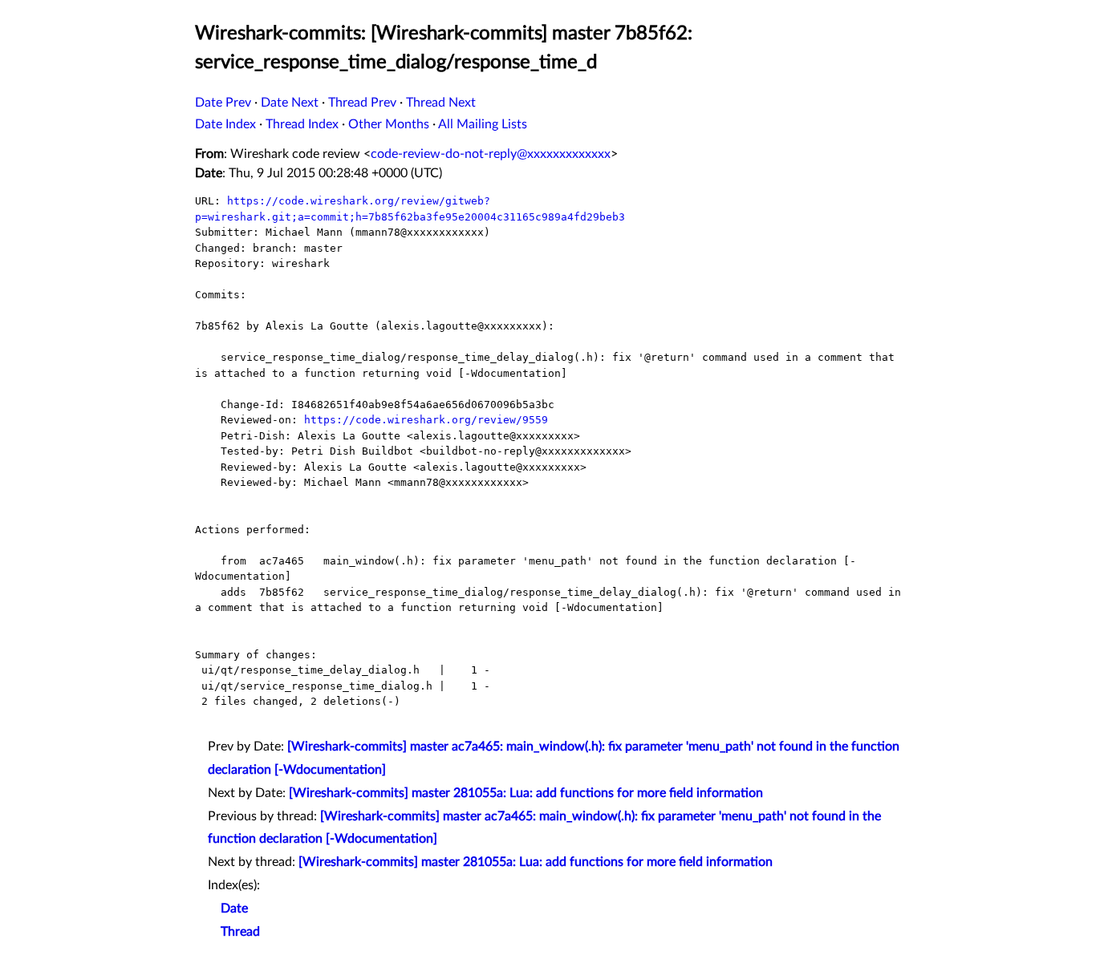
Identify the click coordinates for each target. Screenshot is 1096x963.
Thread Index (302, 124)
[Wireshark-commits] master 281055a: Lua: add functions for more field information (526, 793)
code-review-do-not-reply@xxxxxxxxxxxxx (491, 154)
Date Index (225, 124)
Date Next (290, 102)
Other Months (388, 124)
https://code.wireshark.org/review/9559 (426, 420)
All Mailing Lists (482, 124)
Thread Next (441, 102)
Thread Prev (362, 102)
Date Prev (223, 102)
